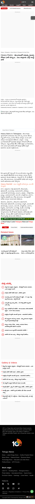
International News (17, 473)
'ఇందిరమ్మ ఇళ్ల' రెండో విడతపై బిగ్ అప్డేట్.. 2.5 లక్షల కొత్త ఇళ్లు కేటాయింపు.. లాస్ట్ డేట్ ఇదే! (10, 252)
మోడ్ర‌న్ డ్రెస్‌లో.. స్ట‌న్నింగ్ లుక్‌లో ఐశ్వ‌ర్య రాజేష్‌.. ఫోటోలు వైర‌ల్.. (18, 386)
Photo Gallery (6, 473)
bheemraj (9, 107)
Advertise (4, 493)
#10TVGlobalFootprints (15, 8)
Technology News (7, 459)
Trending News (13, 470)
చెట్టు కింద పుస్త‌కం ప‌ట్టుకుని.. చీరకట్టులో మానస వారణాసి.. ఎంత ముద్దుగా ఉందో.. (18, 288)
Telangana (7, 52)
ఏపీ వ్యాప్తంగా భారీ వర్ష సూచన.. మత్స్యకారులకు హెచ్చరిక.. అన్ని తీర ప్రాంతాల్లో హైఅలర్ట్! (19, 319)
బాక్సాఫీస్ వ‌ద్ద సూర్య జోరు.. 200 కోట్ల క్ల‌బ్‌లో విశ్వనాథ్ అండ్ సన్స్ (18, 304)
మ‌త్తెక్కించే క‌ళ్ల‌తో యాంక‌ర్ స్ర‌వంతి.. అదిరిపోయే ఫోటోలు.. (19, 314)
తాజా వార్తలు (4, 5)
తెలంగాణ (12, 5)
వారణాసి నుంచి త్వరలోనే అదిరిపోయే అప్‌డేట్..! (16, 330)
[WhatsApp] (13, 488)
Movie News (5, 457)
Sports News (27, 473)
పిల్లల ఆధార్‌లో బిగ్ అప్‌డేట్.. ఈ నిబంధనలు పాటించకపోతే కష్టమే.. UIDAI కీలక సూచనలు (19, 309)
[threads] (3, 488)
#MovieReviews (27, 8)
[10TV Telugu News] (3, 2)
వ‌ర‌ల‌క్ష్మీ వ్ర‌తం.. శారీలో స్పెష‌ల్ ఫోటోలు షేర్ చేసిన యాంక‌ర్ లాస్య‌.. (17, 391)
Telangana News (24, 470)
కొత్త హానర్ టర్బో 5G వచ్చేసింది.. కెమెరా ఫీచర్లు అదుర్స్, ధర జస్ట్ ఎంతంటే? (18, 397)
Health (31, 475)
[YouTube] (13, 484)
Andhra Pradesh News (26, 455)
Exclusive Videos (7, 475)
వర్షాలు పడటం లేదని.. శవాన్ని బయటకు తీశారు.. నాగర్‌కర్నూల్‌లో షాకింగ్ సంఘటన (16, 325)
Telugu (2, 52)
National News (15, 457)
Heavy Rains (14, 227)
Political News (6, 462)
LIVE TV (24, 2)
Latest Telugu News (12, 455)
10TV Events (15, 462)
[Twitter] (8, 484)
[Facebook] (3, 484)
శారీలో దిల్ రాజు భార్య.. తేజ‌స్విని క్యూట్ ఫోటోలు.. (17, 334)
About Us (4, 491)
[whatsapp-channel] (17, 219)
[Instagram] (19, 484)
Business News (25, 457)
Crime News (24, 475)
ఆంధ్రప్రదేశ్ (18, 5)
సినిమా (24, 5)
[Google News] (8, 488)
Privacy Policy (26, 491)
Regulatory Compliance (15, 491)
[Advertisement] (17, 30)
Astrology (16, 475)
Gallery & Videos (9, 363)
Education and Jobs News (21, 459)
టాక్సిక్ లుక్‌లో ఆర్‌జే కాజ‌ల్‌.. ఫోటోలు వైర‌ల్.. (15, 293)
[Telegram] (19, 488)
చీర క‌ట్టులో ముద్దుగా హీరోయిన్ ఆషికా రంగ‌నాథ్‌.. (14, 383)
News (3, 455)
